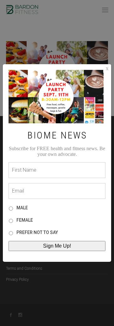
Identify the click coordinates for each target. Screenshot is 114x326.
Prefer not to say (37, 232)
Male (22, 207)
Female (24, 220)
